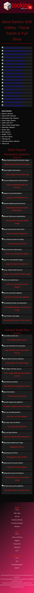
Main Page (17, 513)
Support (17, 540)
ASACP (17, 568)
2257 (17, 550)
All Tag (17, 516)
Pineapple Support (17, 564)
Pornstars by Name (17, 523)
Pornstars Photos (17, 520)
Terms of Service (17, 537)
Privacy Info (17, 544)
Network (17, 526)
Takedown (17, 547)
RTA (17, 561)
